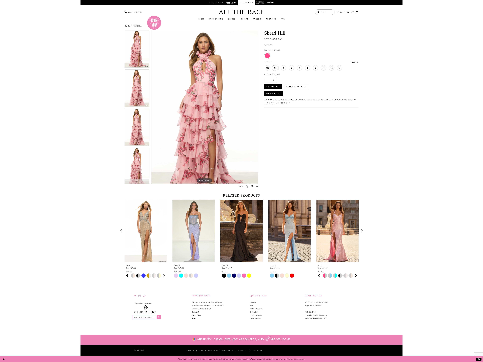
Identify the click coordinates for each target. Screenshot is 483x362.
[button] (343, 12)
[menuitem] (324, 12)
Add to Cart (273, 86)
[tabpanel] (137, 49)
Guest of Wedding (255, 315)
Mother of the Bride (256, 309)
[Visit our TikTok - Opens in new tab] (144, 296)
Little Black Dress (255, 318)
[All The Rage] (241, 12)
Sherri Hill (137, 26)
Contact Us (195, 312)
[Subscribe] (159, 317)
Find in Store (273, 94)
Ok (478, 359)
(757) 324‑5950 (310, 312)
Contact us (190, 350)
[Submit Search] (318, 12)
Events (194, 318)
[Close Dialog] (4, 359)
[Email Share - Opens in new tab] (257, 186)
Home (127, 26)
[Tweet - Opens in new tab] (247, 186)
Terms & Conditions (228, 350)
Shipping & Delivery (212, 350)
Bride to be (253, 312)
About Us (253, 302)
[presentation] (146, 231)
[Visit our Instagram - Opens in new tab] (139, 296)
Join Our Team (196, 315)
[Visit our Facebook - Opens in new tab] (135, 296)
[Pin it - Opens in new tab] (252, 186)
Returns (200, 350)
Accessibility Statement (257, 350)
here (303, 359)
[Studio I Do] (145, 309)
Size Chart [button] (354, 62)
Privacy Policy (242, 350)
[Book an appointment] (154, 23)
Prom (251, 305)
